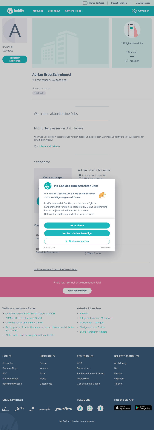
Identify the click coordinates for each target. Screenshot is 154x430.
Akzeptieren (77, 225)
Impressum (105, 248)
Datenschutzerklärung (56, 214)
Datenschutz (49, 248)
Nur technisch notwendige (77, 233)
